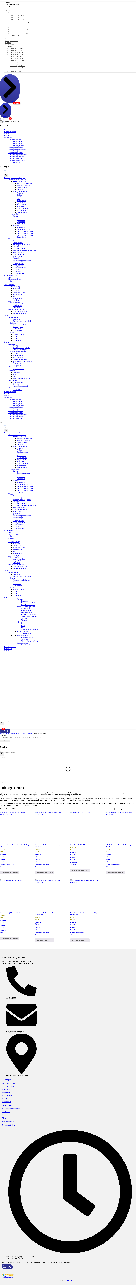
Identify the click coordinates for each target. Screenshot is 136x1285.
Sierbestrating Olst (17, 35)
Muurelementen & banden (17, 180)
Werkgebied (9, 47)
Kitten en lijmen (18, 355)
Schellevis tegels (18, 256)
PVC (14, 376)
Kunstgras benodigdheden (21, 348)
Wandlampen (17, 300)
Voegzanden (17, 365)
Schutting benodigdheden (21, 325)
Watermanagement (14, 380)
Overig (6, 342)
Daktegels (16, 246)
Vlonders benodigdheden (21, 378)
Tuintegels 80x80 (18, 521)
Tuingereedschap (14, 302)
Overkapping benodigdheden (22, 321)
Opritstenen (21, 222)
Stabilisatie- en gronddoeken (22, 361)
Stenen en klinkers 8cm (25, 235)
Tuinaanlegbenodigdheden (17, 351)
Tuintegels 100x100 (19, 523)
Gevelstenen (21, 220)
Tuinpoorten (17, 329)
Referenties (10, 8)
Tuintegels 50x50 (18, 519)
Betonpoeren (21, 193)
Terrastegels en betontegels (22, 260)
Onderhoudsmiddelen (20, 311)
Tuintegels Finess (18, 273)
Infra (18, 199)
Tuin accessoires (9, 285)
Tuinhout (7, 315)
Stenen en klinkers (14, 214)
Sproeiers (16, 384)
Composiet (16, 373)
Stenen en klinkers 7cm (25, 233)
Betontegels (17, 241)
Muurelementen (8, 1086)
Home (8, 3)
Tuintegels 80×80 (18, 266)
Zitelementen (21, 210)
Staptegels (16, 258)
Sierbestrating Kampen (17, 54)
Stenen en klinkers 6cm (25, 231)
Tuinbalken (16, 336)
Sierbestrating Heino (16, 50)
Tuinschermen (17, 330)
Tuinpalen (16, 338)
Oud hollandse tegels (20, 254)
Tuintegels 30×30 (18, 262)
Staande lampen (18, 298)
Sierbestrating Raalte (16, 48)
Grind (10, 277)
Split (10, 281)
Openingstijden (8, 1125)
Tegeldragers (17, 363)
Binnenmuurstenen (23, 218)
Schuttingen (12, 323)
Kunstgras (11, 344)
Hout (14, 374)
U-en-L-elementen (23, 208)
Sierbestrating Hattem (16, 56)
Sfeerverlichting (18, 294)
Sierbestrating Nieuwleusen (18, 64)
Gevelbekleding (13, 388)
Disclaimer (6, 1112)
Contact (8, 6)
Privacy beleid (7, 1105)
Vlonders (11, 371)
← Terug (5, 731)
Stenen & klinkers (8, 1089)
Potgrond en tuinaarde (20, 359)
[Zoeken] (6, 175)
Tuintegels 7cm (18, 271)
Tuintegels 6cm (18, 269)
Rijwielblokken (22, 203)
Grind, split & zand (10, 275)
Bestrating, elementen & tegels (14, 178)
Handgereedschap (19, 304)
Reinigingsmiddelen (19, 313)
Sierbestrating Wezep (16, 62)
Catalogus (6, 1079)
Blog (4, 1118)
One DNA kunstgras (20, 350)
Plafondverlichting (19, 292)
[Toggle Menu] (1, 422)
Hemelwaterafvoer (19, 382)
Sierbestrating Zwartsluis (17, 69)
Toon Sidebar (5, 741)
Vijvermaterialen (14, 367)
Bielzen (19, 195)
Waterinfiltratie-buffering (21, 386)
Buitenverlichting (14, 287)
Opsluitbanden (22, 187)
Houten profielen (18, 334)
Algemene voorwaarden (11, 1109)
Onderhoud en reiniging (16, 309)
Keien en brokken (14, 279)
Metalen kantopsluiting (24, 185)
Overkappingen (13, 317)
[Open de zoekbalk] (1, 719)
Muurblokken (21, 201)
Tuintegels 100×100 (19, 267)
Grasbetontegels (22, 197)
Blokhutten (16, 319)
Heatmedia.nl (71, 1280)
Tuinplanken (17, 340)
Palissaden (20, 189)
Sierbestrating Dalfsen (16, 52)
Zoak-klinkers (21, 237)
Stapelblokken (22, 204)
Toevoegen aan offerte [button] (10, 872)
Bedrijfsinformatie (12, 5)
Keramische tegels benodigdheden (24, 250)
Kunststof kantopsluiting (25, 183)
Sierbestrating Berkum (17, 60)
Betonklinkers (21, 227)
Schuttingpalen (18, 327)
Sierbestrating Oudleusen (17, 66)
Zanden (11, 283)
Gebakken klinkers (23, 229)
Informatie (6, 1102)
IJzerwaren (16, 308)
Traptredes (20, 206)
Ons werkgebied (8, 1121)
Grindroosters (17, 353)
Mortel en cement (18, 357)
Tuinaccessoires (7, 1095)
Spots (14, 296)
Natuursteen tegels (19, 252)
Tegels (10, 239)
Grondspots (17, 290)
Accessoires (17, 288)
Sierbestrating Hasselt (16, 68)
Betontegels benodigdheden (22, 245)
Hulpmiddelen (17, 306)
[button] (68, 1276)
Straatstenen (21, 224)
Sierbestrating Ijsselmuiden (18, 58)
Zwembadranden (22, 212)
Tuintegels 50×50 (18, 264)
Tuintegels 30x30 (18, 517)
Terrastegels (6, 1092)
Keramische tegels (19, 248)
